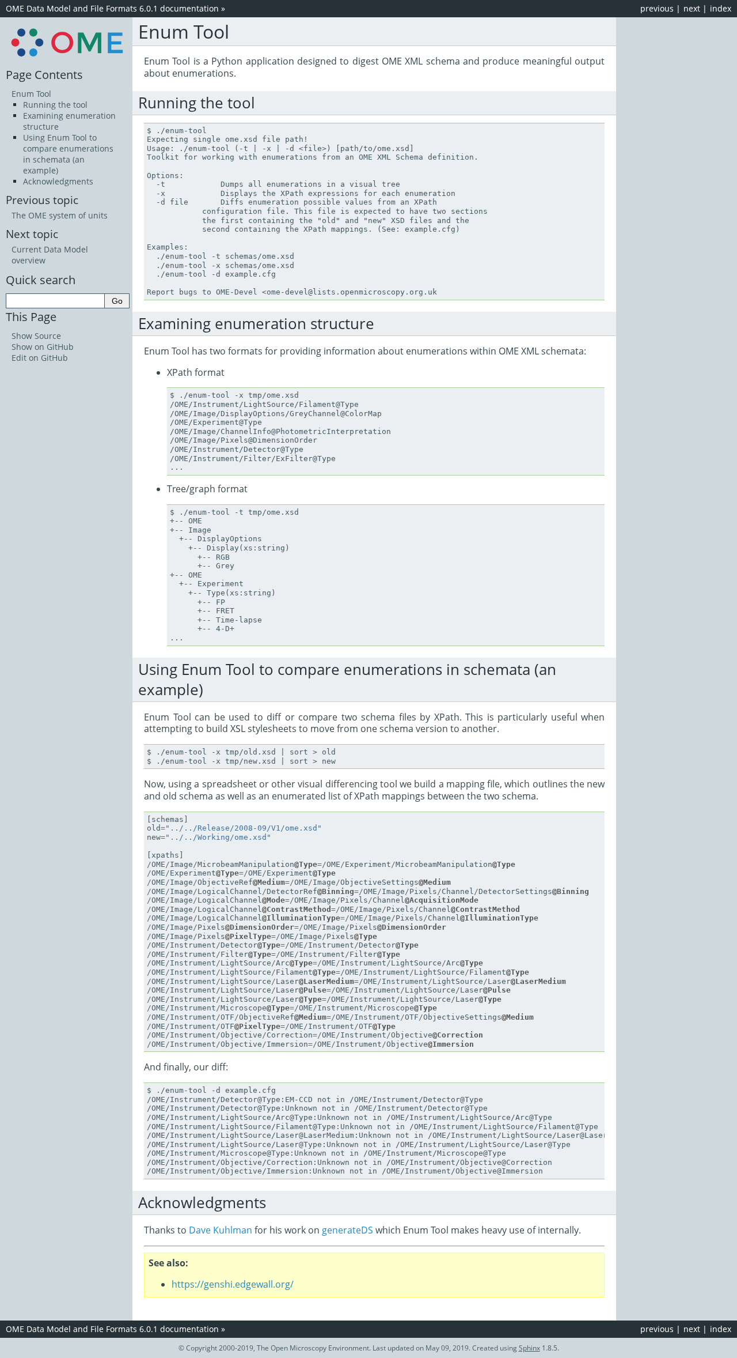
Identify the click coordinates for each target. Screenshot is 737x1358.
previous (657, 8)
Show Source (36, 335)
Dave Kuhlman (220, 1230)
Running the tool (55, 104)
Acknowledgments (58, 181)
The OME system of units (60, 215)
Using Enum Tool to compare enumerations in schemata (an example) (68, 154)
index (720, 8)
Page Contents (44, 74)
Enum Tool (31, 93)
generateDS (347, 1230)
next (691, 8)
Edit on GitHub (40, 357)
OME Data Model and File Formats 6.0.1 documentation (112, 8)
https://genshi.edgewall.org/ (233, 1284)
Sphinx (529, 1348)
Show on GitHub (43, 346)
